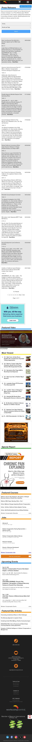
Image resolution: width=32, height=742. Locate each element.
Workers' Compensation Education (9, 513)
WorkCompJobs (16, 700)
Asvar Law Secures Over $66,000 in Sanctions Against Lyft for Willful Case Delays (11, 42)
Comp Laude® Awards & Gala (16, 701)
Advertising (16, 693)
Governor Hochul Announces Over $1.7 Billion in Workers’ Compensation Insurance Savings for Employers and (11, 69)
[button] (16, 339)
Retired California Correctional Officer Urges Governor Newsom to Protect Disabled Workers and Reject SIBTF (11, 147)
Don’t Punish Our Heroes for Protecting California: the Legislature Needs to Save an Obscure (12, 174)
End (24, 295)
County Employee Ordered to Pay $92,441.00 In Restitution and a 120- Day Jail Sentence (12, 121)
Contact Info (16, 692)
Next (20, 295)
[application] (16, 339)
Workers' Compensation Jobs (8, 552)
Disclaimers (16, 686)
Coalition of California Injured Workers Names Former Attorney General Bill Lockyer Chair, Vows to (11, 269)
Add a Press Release (25, 6)
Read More (15, 62)
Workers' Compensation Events (8, 606)
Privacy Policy (16, 684)
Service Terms (16, 683)
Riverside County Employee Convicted (11, 194)
